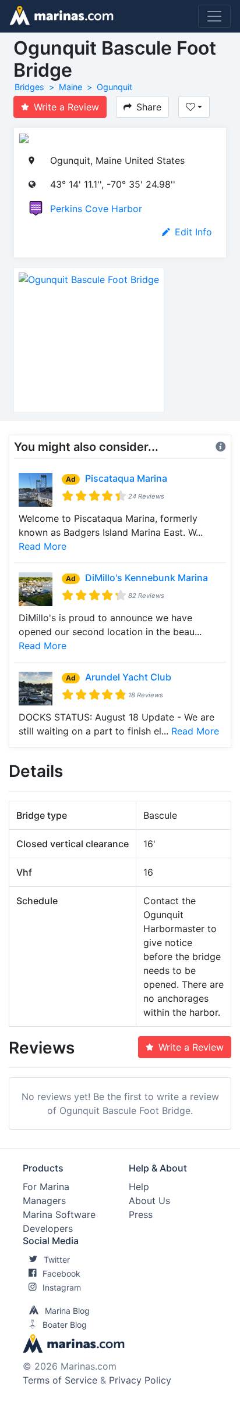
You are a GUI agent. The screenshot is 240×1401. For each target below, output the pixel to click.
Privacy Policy (140, 1380)
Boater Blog (65, 1325)
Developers (48, 1228)
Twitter (57, 1259)
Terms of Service (60, 1380)
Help (139, 1186)
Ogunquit (114, 87)
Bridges (29, 87)
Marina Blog (67, 1311)
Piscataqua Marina (126, 478)
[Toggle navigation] (214, 16)
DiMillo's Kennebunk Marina (146, 577)
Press (141, 1214)
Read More (42, 546)
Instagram (62, 1287)
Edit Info (193, 232)
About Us (149, 1200)
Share (148, 107)
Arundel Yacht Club (128, 677)
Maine (70, 87)
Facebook (61, 1273)
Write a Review (66, 107)
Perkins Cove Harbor (96, 208)
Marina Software (59, 1214)
